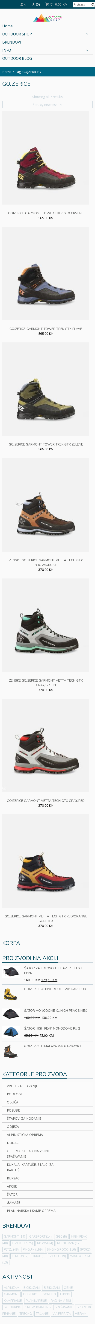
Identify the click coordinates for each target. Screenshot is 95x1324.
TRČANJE (42, 1314)
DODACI (13, 1143)
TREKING (26, 1314)
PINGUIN (33, 1250)
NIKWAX (45, 1243)
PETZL (11, 1250)
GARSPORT (40, 1237)
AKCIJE (12, 1186)
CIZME (68, 1288)
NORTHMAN (68, 1243)
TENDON (20, 1256)
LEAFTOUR (22, 1243)
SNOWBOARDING (38, 1307)
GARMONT (14, 1237)
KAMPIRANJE (13, 1301)
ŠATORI (12, 1194)
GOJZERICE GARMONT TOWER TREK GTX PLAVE (45, 329)
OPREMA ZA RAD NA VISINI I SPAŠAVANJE (28, 1154)
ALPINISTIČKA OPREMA (25, 1134)
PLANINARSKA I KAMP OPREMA (31, 1210)
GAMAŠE (13, 1202)
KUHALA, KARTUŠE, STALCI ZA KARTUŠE (30, 1167)
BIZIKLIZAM (52, 1288)
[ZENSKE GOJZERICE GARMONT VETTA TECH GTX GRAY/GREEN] (45, 625)
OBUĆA (12, 1102)
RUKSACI (13, 1178)
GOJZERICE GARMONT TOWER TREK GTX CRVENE (45, 213)
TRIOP (39, 1256)
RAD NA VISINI (61, 1301)
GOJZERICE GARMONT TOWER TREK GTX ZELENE (46, 444)
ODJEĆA (13, 1126)
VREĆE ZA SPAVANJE (22, 1086)
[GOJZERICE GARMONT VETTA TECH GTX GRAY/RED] (45, 745)
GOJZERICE (31, 1294)
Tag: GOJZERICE (27, 72)
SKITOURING (12, 1307)
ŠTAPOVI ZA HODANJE (24, 1118)
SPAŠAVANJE (64, 1307)
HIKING (65, 1294)
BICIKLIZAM (32, 1288)
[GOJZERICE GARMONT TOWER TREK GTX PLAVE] (45, 273)
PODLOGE (15, 1094)
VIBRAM (80, 1314)
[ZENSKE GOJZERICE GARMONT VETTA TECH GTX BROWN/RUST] (45, 504)
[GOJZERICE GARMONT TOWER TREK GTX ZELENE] (45, 389)
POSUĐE (13, 1110)
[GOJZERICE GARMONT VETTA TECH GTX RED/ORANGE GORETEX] (45, 860)
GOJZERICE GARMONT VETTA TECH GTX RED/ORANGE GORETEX (46, 918)
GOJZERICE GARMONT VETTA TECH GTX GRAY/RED (46, 801)
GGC (61, 1237)
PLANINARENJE (36, 1301)
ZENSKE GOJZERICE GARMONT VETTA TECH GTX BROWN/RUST (46, 562)
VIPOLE (58, 1256)
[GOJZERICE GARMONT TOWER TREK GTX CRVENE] (45, 157)
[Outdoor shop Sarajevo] (47, 17)
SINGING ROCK (61, 1250)
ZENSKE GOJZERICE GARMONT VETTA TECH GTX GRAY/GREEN (46, 682)
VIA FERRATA (62, 1314)
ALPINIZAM (11, 1288)
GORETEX (49, 1294)
